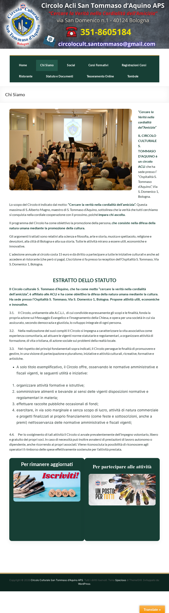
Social (71, 65)
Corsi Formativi (98, 65)
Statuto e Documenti (59, 76)
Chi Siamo (47, 65)
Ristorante (26, 76)
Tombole (132, 76)
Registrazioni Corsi (134, 65)
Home (23, 65)
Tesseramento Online (100, 76)
